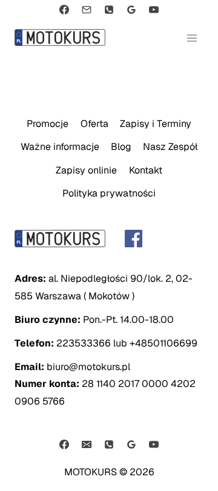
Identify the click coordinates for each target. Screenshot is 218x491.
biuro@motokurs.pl (88, 366)
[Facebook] (64, 9)
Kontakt (145, 170)
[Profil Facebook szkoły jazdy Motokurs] (109, 238)
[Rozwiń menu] (192, 38)
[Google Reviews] (131, 9)
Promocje (47, 123)
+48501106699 (163, 343)
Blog (121, 146)
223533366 (83, 343)
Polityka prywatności (109, 193)
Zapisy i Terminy (155, 123)
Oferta (94, 123)
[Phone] (109, 9)
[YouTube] (154, 9)
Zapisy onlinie (86, 170)
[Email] (86, 9)
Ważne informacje (60, 146)
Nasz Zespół (170, 146)
